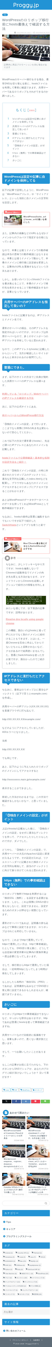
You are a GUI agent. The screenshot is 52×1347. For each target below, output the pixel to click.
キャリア (10, 1229)
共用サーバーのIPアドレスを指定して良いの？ (28, 128)
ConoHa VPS (23, 1253)
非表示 (32, 110)
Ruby (20, 1269)
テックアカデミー (12, 1282)
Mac (23, 1261)
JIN (43, 1257)
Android (9, 1253)
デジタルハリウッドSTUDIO (15, 1286)
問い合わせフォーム (16, 1331)
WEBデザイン (27, 1273)
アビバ (8, 1278)
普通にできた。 (20, 133)
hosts (7, 1090)
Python (8, 1269)
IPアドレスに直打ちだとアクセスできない (28, 140)
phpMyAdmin (35, 1265)
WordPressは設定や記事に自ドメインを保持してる (29, 120)
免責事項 (36, 1340)
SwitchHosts (9, 525)
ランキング (10, 1294)
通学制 (37, 1294)
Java (33, 1257)
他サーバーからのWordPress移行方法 (23, 415)
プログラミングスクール (19, 1236)
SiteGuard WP (34, 1269)
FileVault (38, 1253)
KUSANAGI (10, 1261)
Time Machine (11, 1273)
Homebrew (9, 1257)
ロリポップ (38, 1090)
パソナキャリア (11, 1290)
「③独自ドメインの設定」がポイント (28, 147)
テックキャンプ (31, 1282)
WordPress (26, 1090)
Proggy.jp (26, 4)
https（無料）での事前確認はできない (29, 154)
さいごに (17, 160)
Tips (5, 15)
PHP (15, 1090)
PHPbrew (20, 1265)
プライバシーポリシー (20, 1340)
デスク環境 (35, 1286)
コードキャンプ (38, 1278)
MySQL (34, 1261)
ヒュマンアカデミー (30, 1290)
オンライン (22, 1278)
